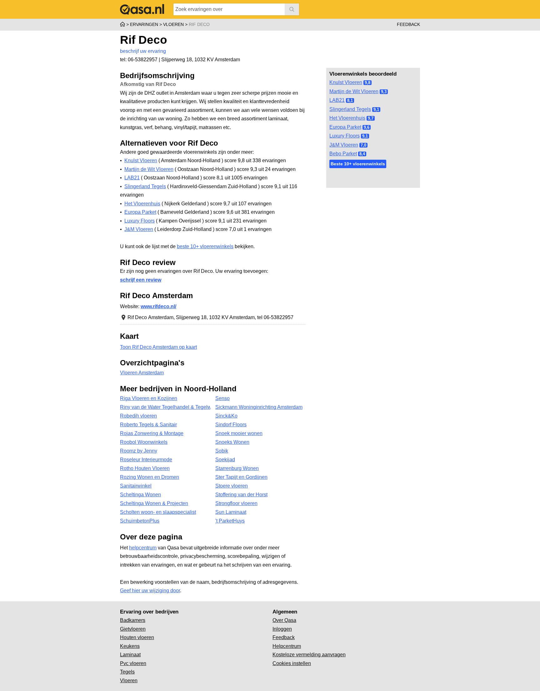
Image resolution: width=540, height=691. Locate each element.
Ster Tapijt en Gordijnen (241, 477)
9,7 (370, 118)
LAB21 (337, 100)
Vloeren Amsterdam (142, 372)
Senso (222, 398)
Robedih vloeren (138, 415)
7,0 (363, 145)
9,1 (376, 109)
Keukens (130, 646)
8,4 (362, 154)
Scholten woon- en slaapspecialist (158, 512)
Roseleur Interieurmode (146, 459)
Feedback (408, 24)
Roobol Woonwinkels (144, 442)
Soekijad (225, 459)
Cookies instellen (291, 663)
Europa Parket (345, 127)
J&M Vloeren (343, 145)
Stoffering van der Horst (241, 494)
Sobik (221, 450)
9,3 (384, 91)
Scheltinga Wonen (140, 494)
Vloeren (129, 680)
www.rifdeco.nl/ (158, 306)
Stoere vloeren (231, 485)
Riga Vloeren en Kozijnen (148, 398)
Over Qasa (284, 620)
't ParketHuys (230, 520)
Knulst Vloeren (345, 82)
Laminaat (130, 654)
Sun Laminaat (230, 512)
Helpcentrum (286, 646)
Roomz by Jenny (138, 450)
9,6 (366, 127)
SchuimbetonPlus (139, 520)
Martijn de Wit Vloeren (353, 91)
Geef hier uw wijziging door (150, 590)
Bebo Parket (343, 153)
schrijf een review (140, 280)
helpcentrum (143, 547)
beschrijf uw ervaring (143, 51)
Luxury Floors (344, 135)
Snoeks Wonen (232, 442)
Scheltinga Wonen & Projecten (154, 503)
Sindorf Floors (231, 424)
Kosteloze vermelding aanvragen (309, 654)
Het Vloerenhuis (347, 118)
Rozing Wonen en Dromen (149, 477)
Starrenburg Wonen (237, 468)
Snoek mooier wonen (238, 433)
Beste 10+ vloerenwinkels (358, 163)
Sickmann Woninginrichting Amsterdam (258, 407)
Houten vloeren (137, 637)
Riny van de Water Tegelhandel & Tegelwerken (165, 407)
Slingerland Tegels (350, 109)
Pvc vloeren (133, 663)
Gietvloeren (133, 629)
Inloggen (282, 629)
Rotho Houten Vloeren (145, 468)
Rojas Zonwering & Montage (151, 433)
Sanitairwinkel (136, 485)
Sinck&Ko (226, 415)
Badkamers (132, 620)
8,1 (350, 100)
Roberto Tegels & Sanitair (148, 424)
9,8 (367, 82)
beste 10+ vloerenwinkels (205, 246)
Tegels (127, 671)
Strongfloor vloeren (236, 503)
